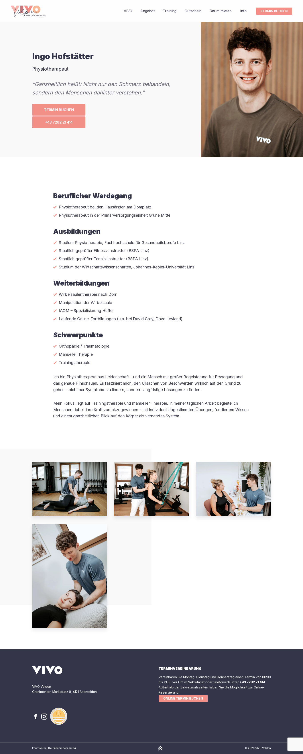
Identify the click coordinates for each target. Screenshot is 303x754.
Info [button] (243, 11)
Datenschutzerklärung (62, 748)
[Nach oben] (160, 748)
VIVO (128, 11)
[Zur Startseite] (28, 11)
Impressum (39, 748)
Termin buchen (274, 11)
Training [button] (169, 11)
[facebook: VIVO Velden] (36, 716)
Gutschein (193, 11)
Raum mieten (221, 11)
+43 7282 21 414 (59, 122)
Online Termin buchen (183, 698)
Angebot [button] (147, 11)
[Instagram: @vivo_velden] (44, 716)
